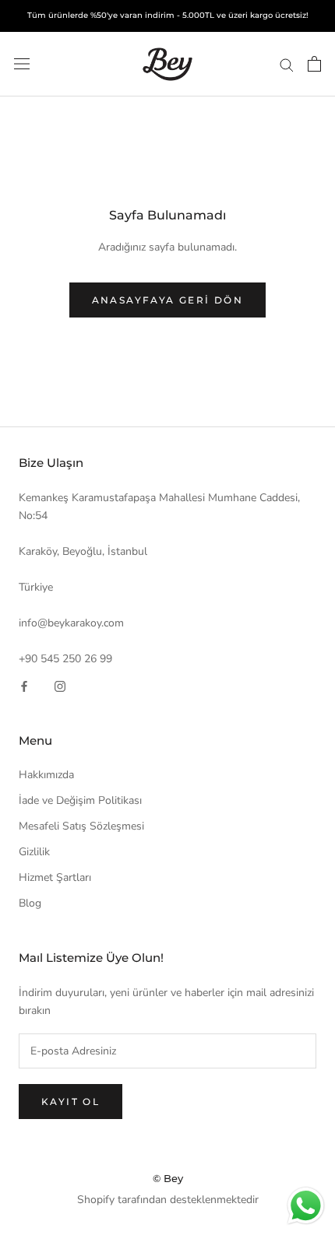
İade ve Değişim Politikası (80, 800)
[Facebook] (24, 685)
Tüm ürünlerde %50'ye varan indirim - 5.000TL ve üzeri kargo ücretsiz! (168, 15)
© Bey (168, 1178)
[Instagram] (60, 685)
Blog (30, 903)
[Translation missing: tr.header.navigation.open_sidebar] (22, 64)
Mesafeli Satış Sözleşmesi (81, 826)
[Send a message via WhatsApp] (305, 1205)
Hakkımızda (46, 774)
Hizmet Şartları (55, 877)
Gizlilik (34, 851)
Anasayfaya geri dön (168, 300)
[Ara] (287, 64)
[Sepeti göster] (314, 64)
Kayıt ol (70, 1101)
